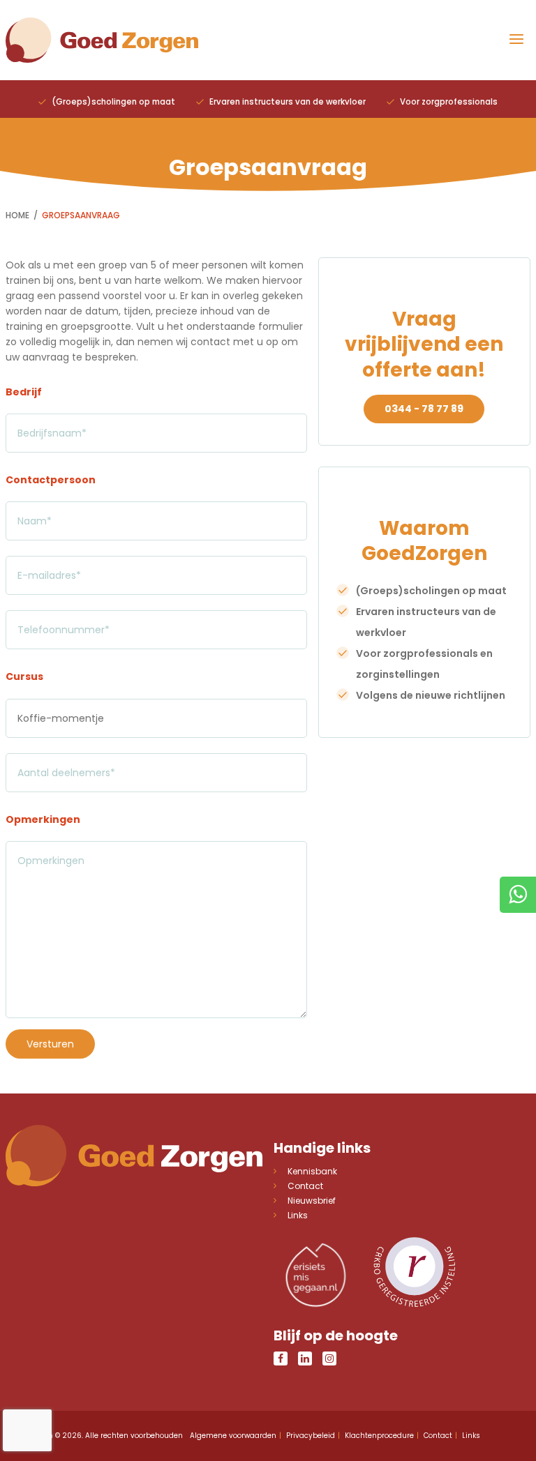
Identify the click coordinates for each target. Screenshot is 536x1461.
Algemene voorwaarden (233, 1435)
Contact (305, 1186)
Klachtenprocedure (379, 1435)
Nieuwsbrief (312, 1200)
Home (17, 215)
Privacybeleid (310, 1435)
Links (298, 1215)
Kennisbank (312, 1171)
